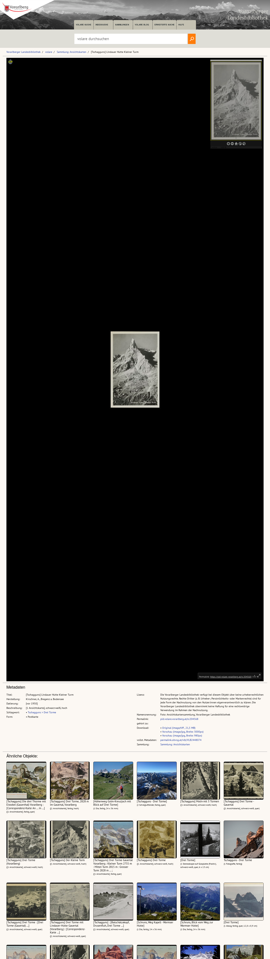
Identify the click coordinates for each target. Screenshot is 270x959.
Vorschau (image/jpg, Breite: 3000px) (183, 731)
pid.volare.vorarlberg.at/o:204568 (179, 719)
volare (48, 52)
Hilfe (181, 24)
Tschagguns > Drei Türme (42, 712)
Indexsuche (102, 24)
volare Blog (142, 24)
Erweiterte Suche (164, 24)
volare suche (83, 24)
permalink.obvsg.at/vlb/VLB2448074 (180, 740)
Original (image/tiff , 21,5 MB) (178, 727)
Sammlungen (122, 24)
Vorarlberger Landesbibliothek (23, 52)
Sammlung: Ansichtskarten (71, 52)
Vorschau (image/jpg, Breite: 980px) (182, 735)
